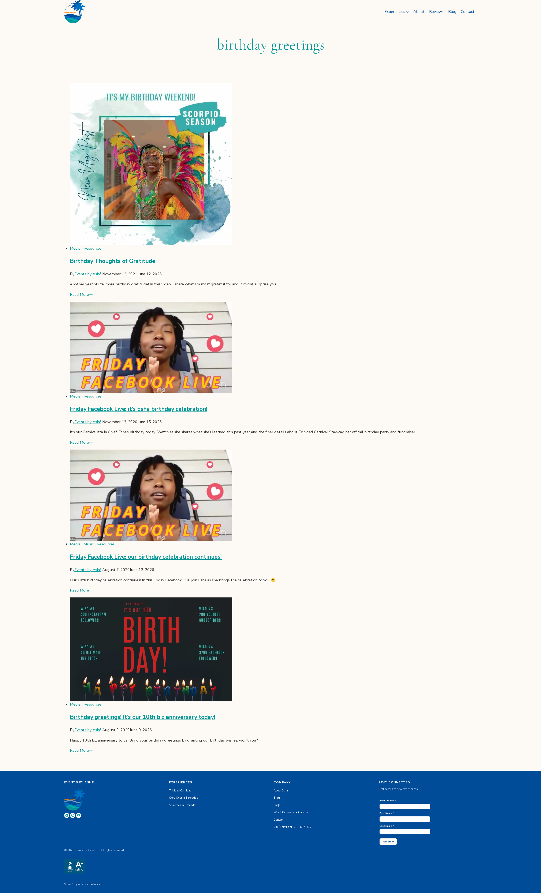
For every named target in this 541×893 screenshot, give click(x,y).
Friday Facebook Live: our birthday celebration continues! (146, 557)
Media (75, 248)
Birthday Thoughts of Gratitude (112, 261)
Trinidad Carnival (180, 791)
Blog (452, 11)
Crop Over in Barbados (183, 798)
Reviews (436, 11)
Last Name (387, 826)
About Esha (281, 791)
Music (89, 544)
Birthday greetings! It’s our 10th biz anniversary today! (142, 717)
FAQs (277, 805)
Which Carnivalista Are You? (291, 812)
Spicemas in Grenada (182, 805)
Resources (92, 248)
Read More (81, 294)
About (419, 11)
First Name (387, 813)
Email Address (389, 800)
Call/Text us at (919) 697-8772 (293, 827)
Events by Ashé (87, 274)
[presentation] (273, 164)
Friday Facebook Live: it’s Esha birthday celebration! (138, 409)
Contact (467, 11)
